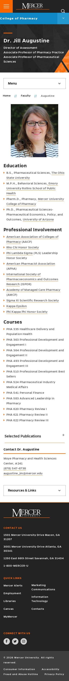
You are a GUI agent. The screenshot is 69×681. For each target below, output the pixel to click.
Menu (12, 83)
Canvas (9, 608)
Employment (12, 593)
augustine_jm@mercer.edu (23, 473)
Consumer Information (19, 669)
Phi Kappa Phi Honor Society (27, 311)
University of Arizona (38, 219)
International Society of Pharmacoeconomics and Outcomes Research (32, 279)
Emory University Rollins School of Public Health (32, 188)
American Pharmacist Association (30, 263)
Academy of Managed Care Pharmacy (33, 290)
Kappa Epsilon (16, 306)
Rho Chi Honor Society (22, 247)
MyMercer (10, 616)
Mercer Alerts (13, 585)
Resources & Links (22, 490)
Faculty (26, 95)
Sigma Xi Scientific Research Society (32, 300)
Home (7, 95)
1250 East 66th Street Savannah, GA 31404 (34, 558)
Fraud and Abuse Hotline (21, 674)
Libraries (10, 601)
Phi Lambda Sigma (19, 253)
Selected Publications (23, 436)
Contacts (37, 608)
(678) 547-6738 (15, 468)
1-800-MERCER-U (16, 565)
